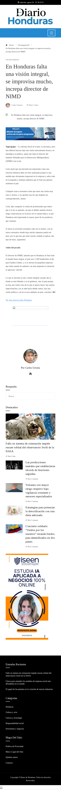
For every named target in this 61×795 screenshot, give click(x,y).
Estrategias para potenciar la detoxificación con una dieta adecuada (40, 511)
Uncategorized (12, 60)
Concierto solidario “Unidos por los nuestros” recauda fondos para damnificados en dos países (40, 534)
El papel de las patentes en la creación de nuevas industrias (29, 689)
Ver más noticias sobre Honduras (19, 300)
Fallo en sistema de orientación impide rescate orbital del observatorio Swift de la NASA (30, 447)
